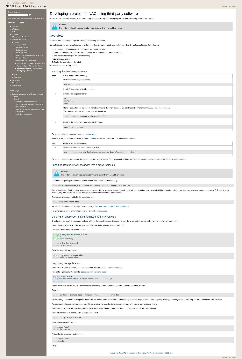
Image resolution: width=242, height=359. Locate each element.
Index (32, 3)
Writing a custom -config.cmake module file (112, 207)
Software (15, 34)
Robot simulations (22, 58)
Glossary (15, 83)
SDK (15, 74)
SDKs (169, 353)
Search (24, 3)
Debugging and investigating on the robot (29, 55)
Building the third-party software (26, 101)
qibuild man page (115, 268)
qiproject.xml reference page (95, 272)
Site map (16, 3)
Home (8, 3)
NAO (14, 32)
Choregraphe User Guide (20, 37)
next (233, 6)
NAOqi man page (21, 50)
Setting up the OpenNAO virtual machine (31, 63)
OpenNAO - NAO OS (23, 53)
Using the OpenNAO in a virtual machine (126, 353)
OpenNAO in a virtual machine (154, 353)
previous (225, 6)
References (16, 80)
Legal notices (16, 85)
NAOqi (16, 42)
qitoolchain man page (98, 211)
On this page (13, 90)
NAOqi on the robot (22, 47)
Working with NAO (20, 45)
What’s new (16, 29)
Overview (17, 99)
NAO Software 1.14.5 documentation (26, 6)
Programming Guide (19, 39)
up (230, 6)
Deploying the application (24, 114)
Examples (17, 77)
